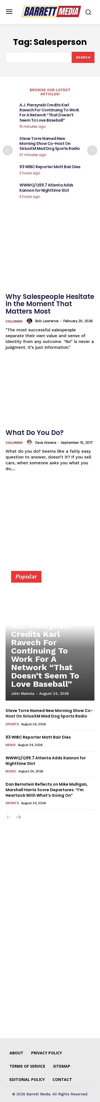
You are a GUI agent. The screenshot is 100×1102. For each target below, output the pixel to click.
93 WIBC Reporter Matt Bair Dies (50, 167)
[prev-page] (8, 150)
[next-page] (92, 150)
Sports (12, 724)
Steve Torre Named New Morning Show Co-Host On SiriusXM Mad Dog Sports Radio (49, 143)
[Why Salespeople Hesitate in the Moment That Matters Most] (50, 256)
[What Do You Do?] (50, 393)
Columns (14, 321)
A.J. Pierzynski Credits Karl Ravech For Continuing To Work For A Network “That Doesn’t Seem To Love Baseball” (49, 112)
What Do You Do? (35, 432)
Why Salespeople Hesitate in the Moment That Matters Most (50, 304)
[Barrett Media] (51, 11)
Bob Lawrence (47, 321)
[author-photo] (30, 321)
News (10, 745)
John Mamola (22, 693)
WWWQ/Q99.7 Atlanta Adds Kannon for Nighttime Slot (46, 187)
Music (11, 771)
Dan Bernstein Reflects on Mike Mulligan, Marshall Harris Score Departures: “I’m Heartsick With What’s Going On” (47, 789)
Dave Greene (45, 442)
